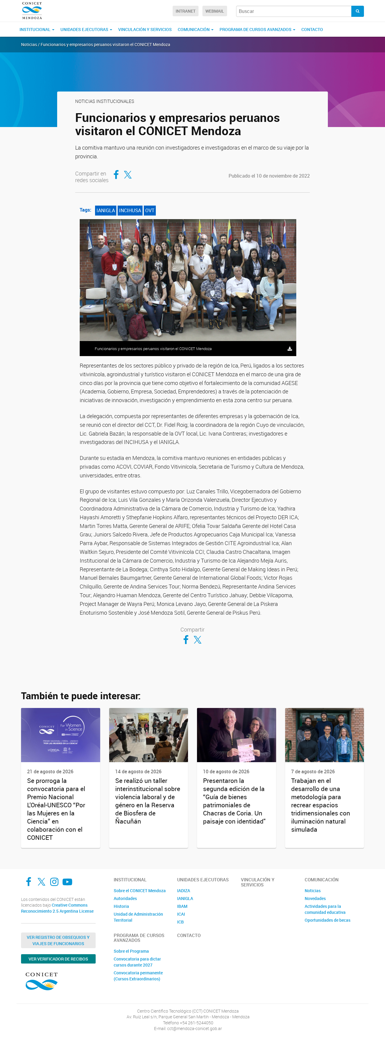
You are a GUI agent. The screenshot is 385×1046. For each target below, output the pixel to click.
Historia (121, 906)
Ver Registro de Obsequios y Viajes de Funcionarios (58, 940)
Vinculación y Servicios (145, 29)
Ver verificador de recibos (58, 959)
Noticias (313, 890)
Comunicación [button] (194, 29)
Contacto (312, 29)
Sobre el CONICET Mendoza (140, 890)
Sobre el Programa (131, 951)
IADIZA (183, 890)
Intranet (186, 11)
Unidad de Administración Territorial (138, 917)
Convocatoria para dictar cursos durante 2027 (137, 962)
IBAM (182, 906)
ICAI (181, 914)
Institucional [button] (35, 29)
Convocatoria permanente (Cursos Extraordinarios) (138, 976)
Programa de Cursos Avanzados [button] (256, 29)
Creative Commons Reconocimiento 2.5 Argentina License (57, 908)
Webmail (214, 11)
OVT (149, 210)
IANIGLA (106, 210)
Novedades (315, 898)
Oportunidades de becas (327, 920)
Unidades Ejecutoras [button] (84, 29)
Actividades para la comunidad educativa (325, 909)
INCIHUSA (130, 210)
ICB (180, 922)
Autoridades (125, 898)
